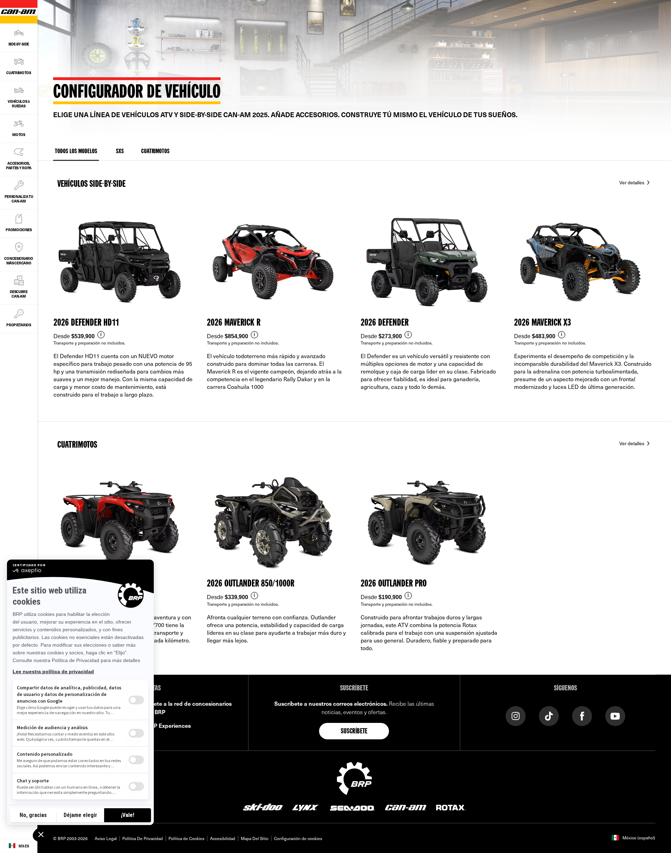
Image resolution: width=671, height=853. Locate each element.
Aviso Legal (106, 838)
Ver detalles (632, 182)
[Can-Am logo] (405, 807)
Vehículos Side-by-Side (91, 184)
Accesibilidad (222, 838)
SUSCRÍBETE (354, 731)
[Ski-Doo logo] (263, 807)
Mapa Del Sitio (254, 838)
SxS (120, 151)
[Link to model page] (124, 311)
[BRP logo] (354, 777)
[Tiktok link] (549, 715)
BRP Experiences (168, 725)
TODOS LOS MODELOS (76, 151)
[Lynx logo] (305, 807)
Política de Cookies (186, 838)
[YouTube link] (615, 715)
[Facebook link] (582, 715)
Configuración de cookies (298, 838)
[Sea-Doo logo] (352, 807)
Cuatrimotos (155, 151)
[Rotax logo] (451, 807)
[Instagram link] (516, 715)
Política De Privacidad (142, 838)
